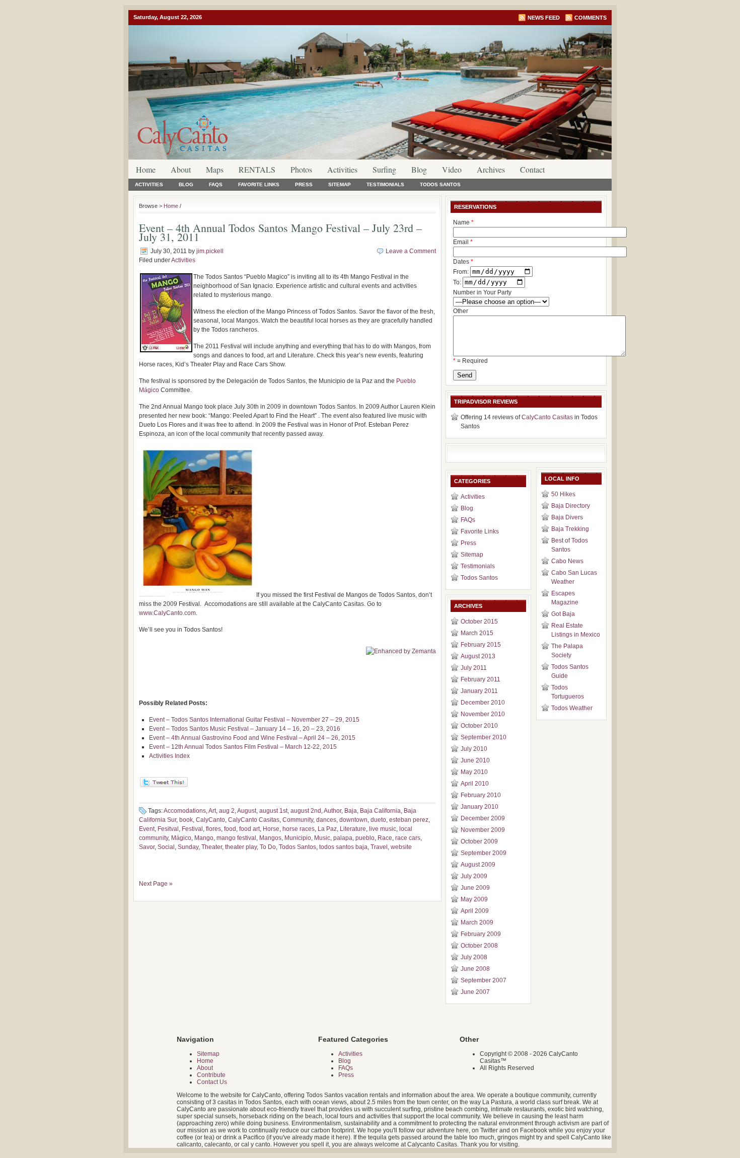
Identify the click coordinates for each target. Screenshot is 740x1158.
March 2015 (477, 633)
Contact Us (212, 1082)
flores (213, 828)
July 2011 (474, 667)
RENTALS (257, 169)
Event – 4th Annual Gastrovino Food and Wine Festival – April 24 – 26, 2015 (252, 737)
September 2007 (483, 980)
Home (146, 169)
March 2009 (477, 922)
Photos (301, 169)
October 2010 (479, 725)
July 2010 (474, 748)
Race (385, 837)
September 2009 (483, 853)
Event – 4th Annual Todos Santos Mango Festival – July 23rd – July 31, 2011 (280, 232)
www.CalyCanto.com (167, 612)
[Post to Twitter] (163, 785)
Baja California (380, 810)
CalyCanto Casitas (253, 819)
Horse (271, 828)
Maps (215, 169)
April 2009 (475, 910)
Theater (211, 847)
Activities (342, 169)
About (181, 169)
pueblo (365, 837)
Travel (379, 847)
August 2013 (478, 656)
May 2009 (474, 899)
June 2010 (475, 760)
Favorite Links (258, 184)
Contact (532, 169)
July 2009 (474, 876)
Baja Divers (567, 517)
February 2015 (481, 644)
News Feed (544, 18)
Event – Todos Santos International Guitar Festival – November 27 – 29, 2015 (254, 719)
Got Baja (563, 613)
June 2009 (475, 887)
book (186, 819)
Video (452, 169)
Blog (419, 169)
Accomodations (185, 810)
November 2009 (483, 829)
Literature (353, 828)
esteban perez (408, 819)
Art (212, 810)
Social (166, 847)
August (246, 810)
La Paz (327, 828)
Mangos (270, 837)
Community (297, 819)
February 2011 (480, 679)
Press (304, 184)
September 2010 (483, 737)
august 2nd (305, 810)
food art (249, 828)
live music (382, 828)
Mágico (181, 837)
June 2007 (475, 991)
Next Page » (156, 883)
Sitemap (339, 184)
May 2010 (474, 772)
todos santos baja (343, 847)
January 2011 (479, 690)
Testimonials (385, 184)
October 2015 (479, 621)
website (401, 847)
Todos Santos (440, 184)
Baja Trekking (570, 528)
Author (332, 810)
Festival (192, 828)
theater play (241, 847)
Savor (147, 847)
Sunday (188, 847)
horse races (298, 828)
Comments (590, 18)
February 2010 (481, 795)
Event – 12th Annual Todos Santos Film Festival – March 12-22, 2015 (243, 746)
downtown (353, 819)
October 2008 (479, 945)
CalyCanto (210, 819)
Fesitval (168, 828)
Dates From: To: (463, 272)
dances (326, 819)
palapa (342, 837)
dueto (378, 819)
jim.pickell (210, 251)
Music (322, 837)
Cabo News (567, 561)
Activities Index (169, 755)
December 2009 (483, 818)
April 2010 (475, 783)
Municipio (297, 837)
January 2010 (479, 806)
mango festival (236, 837)
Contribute (211, 1074)
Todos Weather (572, 708)
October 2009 (479, 841)
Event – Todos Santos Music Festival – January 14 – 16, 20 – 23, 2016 (244, 728)
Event (147, 828)
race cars (407, 837)
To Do (268, 847)
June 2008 (475, 968)
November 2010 (483, 714)
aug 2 (227, 810)
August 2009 (478, 864)
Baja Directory (570, 505)
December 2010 (483, 702)
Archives (491, 169)
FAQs (216, 184)
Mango (203, 837)
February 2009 (481, 934)
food (230, 828)
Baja (350, 810)
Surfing (384, 169)
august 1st (273, 810)
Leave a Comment (411, 251)
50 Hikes (563, 494)
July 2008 (474, 957)
